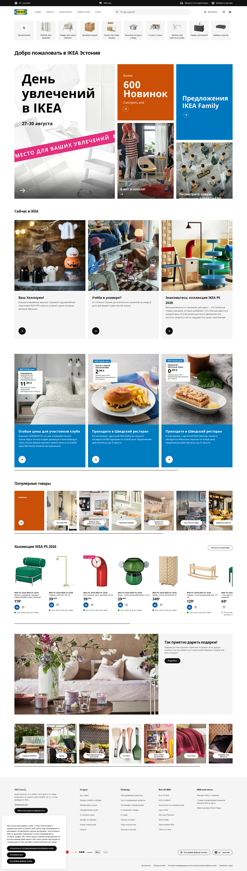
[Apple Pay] (97, 852)
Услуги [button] (98, 12)
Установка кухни (87, 815)
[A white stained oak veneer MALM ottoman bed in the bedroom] (159, 510)
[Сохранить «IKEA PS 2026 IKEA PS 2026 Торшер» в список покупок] (57, 604)
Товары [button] (38, 12)
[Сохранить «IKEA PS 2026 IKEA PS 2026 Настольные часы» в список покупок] (92, 604)
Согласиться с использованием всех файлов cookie (32, 848)
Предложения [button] (65, 12)
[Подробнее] (86, 674)
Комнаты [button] (50, 12)
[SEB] (81, 852)
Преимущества (21, 804)
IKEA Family (164, 820)
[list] (123, 30)
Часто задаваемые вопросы (133, 800)
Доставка (84, 795)
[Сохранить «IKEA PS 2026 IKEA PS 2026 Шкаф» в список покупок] (161, 604)
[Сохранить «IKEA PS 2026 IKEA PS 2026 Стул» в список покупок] (224, 607)
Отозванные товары (130, 810)
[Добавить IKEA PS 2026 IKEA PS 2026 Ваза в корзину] (120, 604)
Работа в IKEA (165, 829)
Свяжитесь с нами (226, 865)
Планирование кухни (89, 810)
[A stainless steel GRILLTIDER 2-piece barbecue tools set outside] (62, 743)
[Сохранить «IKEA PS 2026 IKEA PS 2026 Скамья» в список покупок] (195, 607)
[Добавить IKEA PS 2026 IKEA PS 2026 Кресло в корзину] (17, 607)
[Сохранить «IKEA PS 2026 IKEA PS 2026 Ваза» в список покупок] (126, 604)
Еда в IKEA (163, 810)
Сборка (83, 829)
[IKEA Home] (20, 12)
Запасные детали (128, 829)
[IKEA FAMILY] (204, 102)
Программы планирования (132, 805)
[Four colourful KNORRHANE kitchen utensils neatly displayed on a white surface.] (126, 743)
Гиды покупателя (128, 824)
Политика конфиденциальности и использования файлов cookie (192, 865)
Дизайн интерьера (88, 820)
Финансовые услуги (88, 805)
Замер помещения (88, 824)
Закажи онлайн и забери (90, 800)
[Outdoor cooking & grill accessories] (94, 743)
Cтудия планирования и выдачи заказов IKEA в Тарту (211, 801)
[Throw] (191, 743)
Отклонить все (16, 855)
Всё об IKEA (164, 795)
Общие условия (128, 820)
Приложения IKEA (166, 824)
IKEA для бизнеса (166, 815)
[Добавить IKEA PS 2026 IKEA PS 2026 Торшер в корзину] (51, 604)
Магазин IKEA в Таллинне (208, 795)
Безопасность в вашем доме (171, 805)
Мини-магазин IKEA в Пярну (209, 808)
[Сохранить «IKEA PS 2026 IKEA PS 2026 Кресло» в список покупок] (23, 607)
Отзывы (124, 815)
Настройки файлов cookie (21, 861)
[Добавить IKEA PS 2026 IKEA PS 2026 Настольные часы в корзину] (86, 604)
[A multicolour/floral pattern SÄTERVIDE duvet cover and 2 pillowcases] (191, 510)
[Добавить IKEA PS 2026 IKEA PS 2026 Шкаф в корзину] (155, 604)
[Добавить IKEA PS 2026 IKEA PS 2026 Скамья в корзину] (189, 607)
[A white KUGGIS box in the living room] (126, 510)
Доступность (146, 865)
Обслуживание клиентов (132, 795)
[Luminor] (89, 852)
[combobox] (151, 12)
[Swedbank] (73, 852)
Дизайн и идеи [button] (83, 12)
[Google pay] (105, 852)
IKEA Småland (164, 800)
